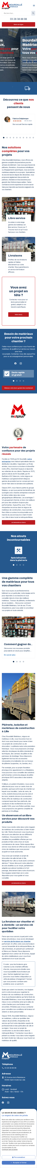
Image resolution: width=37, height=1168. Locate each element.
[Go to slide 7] (23, 137)
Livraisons (15, 255)
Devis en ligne (18, 24)
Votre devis (18, 314)
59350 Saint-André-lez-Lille (15, 1078)
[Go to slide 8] (26, 137)
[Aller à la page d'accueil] (12, 5)
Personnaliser (19, 1157)
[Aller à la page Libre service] (18, 209)
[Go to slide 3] (10, 137)
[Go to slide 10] (33, 137)
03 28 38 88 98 (18, 19)
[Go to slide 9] (30, 137)
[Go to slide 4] (13, 137)
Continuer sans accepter (10, 1149)
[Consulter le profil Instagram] (20, 363)
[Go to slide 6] (20, 137)
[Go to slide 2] (7, 137)
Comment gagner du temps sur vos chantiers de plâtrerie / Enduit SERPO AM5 (18, 649)
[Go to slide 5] (16, 137)
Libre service (16, 218)
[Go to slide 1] (3, 137)
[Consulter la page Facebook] (15, 363)
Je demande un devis (18, 522)
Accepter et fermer (20, 1163)
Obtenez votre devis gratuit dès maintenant (18, 388)
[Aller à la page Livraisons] (18, 249)
